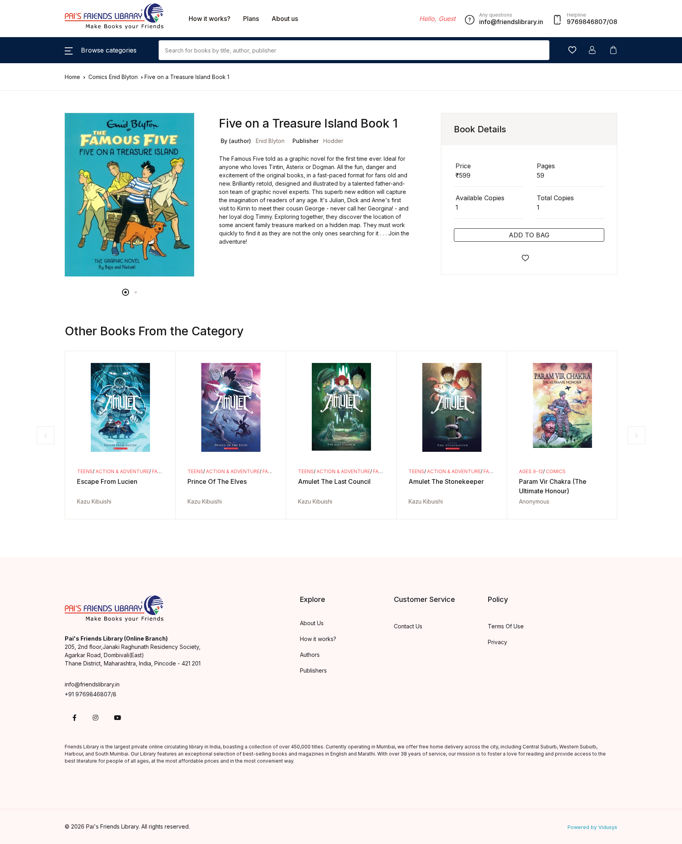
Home (72, 76)
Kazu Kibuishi (94, 501)
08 (613, 22)
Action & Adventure (122, 471)
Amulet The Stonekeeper (446, 481)
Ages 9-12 (531, 471)
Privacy (497, 642)
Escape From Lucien (107, 481)
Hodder (333, 140)
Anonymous (534, 501)
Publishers (313, 670)
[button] (101, 50)
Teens (85, 471)
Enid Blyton (124, 76)
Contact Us (408, 626)
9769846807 (587, 22)
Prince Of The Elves (217, 481)
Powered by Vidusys (592, 827)
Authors (310, 654)
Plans (251, 19)
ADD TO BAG (529, 235)
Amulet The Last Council (334, 481)
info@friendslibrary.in (92, 684)
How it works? (209, 19)
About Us (312, 623)
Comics (98, 76)
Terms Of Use (506, 626)
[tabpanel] (129, 194)
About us (285, 19)
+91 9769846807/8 (90, 694)
